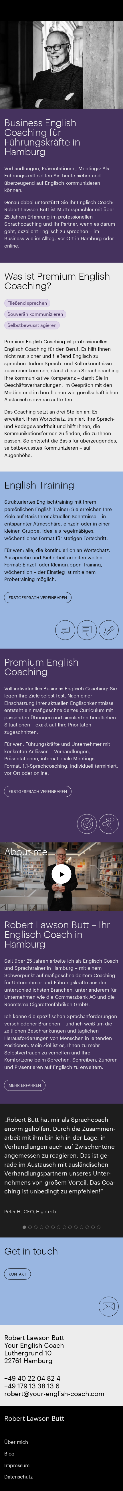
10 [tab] (76, 1227)
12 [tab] (87, 1227)
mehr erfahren (25, 1085)
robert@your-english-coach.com (54, 1393)
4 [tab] (41, 1227)
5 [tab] (47, 1227)
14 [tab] (98, 1227)
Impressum (16, 1465)
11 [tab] (81, 1227)
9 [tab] (70, 1227)
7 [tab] (58, 1227)
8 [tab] (64, 1227)
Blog (9, 1453)
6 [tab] (53, 1227)
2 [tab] (30, 1227)
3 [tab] (35, 1227)
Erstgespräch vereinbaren (38, 597)
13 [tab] (93, 1227)
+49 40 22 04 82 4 (32, 1378)
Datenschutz (18, 1476)
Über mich (16, 1442)
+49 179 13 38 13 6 (31, 1386)
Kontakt (17, 1274)
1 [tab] (24, 1227)
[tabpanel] (61, 1165)
